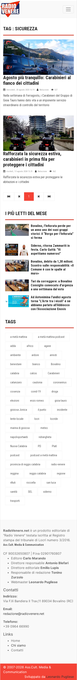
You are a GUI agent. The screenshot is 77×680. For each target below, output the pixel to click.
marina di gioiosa (20, 428)
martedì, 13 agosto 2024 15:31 (19, 171)
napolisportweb (19, 437)
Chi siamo (18, 645)
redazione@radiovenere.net (23, 614)
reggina (14, 473)
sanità (13, 491)
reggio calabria (37, 473)
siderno (47, 491)
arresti (53, 355)
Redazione (44, 90)
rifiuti (13, 482)
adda (13, 346)
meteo (44, 428)
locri (36, 418)
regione (61, 473)
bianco (36, 364)
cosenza (15, 391)
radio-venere (58, 464)
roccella (31, 482)
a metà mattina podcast (51, 336)
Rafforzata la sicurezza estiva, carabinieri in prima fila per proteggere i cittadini (32, 159)
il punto (42, 409)
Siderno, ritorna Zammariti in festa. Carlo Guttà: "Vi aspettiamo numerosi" (50, 249)
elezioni (14, 400)
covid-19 (36, 391)
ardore (35, 355)
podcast (15, 455)
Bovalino (56, 364)
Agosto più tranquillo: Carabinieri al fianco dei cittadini (37, 80)
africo (30, 346)
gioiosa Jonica (18, 409)
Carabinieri (54, 373)
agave (47, 346)
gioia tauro (61, 400)
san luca (51, 482)
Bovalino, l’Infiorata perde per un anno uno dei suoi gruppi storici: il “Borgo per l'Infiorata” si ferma (52, 232)
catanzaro (16, 382)
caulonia (37, 382)
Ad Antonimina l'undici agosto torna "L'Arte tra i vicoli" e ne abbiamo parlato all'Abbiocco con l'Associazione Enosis (51, 303)
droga (55, 391)
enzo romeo (37, 400)
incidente (62, 409)
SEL (30, 491)
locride (54, 418)
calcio (33, 373)
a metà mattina (18, 336)
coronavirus (60, 382)
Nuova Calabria (18, 446)
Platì (54, 446)
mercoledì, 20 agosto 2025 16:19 (20, 90)
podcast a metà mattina (43, 455)
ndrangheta (45, 437)
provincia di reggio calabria (25, 464)
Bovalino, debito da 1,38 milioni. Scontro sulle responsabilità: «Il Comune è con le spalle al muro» (52, 267)
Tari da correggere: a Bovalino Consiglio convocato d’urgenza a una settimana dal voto (52, 285)
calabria (14, 373)
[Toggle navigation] (68, 9)
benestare (16, 364)
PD (39, 446)
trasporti (15, 500)
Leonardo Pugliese (60, 677)
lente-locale (16, 418)
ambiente (15, 355)
